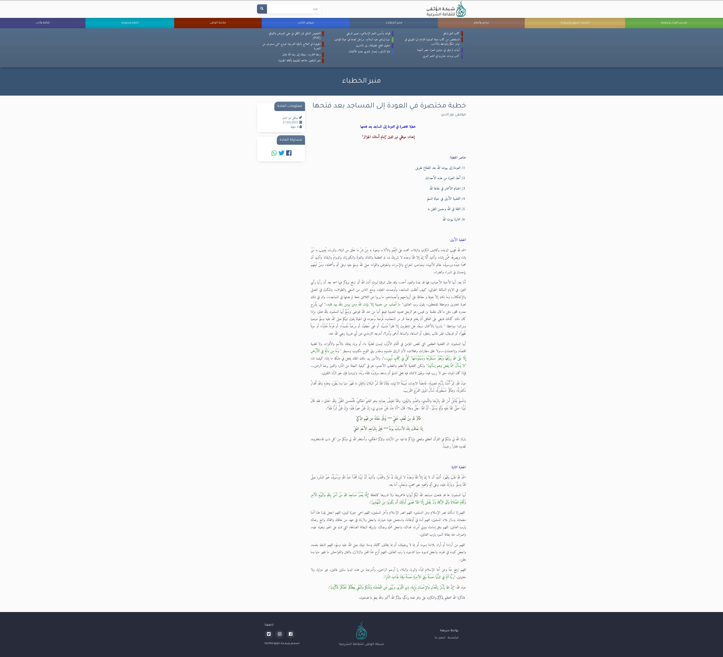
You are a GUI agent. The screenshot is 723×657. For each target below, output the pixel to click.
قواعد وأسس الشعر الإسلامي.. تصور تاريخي (368, 33)
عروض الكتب (305, 22)
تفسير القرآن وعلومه (674, 22)
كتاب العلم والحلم (451, 33)
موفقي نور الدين (453, 115)
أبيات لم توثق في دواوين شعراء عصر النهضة (438, 50)
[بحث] (262, 8)
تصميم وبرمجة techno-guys (282, 643)
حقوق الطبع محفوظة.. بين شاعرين (373, 45)
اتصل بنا (440, 637)
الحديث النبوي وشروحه (575, 22)
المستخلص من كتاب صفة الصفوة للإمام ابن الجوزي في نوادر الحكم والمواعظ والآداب (432, 42)
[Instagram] (279, 634)
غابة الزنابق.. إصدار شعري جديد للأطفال (369, 51)
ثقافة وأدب (43, 22)
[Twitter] (269, 634)
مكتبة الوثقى (218, 22)
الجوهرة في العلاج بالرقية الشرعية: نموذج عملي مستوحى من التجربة (291, 46)
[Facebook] (291, 634)
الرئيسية (453, 637)
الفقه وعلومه (129, 22)
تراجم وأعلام (481, 22)
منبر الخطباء (394, 22)
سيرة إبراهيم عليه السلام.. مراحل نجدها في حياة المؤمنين (362, 39)
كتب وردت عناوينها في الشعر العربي (441, 56)
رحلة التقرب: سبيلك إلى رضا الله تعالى (301, 54)
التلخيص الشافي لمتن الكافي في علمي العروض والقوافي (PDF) (295, 36)
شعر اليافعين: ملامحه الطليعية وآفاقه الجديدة (299, 60)
